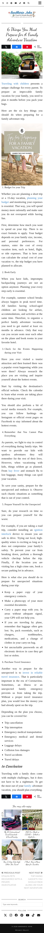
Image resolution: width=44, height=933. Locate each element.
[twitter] (5, 915)
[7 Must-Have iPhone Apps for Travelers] (32, 849)
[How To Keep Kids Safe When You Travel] (12, 849)
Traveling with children (15, 83)
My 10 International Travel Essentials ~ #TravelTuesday (11, 834)
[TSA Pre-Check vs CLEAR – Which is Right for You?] (32, 820)
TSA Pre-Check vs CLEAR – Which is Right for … (32, 834)
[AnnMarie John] (22, 11)
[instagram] (11, 915)
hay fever (14, 470)
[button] (41, 3)
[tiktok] (33, 915)
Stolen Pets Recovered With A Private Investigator (11, 879)
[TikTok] (20, 3)
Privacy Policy (22, 930)
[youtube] (27, 915)
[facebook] (16, 915)
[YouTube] (16, 3)
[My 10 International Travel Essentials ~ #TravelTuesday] (12, 820)
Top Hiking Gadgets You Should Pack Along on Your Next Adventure (33, 880)
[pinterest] (21, 915)
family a (28, 785)
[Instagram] (7, 3)
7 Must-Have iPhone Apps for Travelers (32, 863)
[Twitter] (3, 3)
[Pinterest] (11, 3)
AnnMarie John (25, 926)
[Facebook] (24, 3)
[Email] (38, 915)
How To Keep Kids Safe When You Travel (11, 863)
